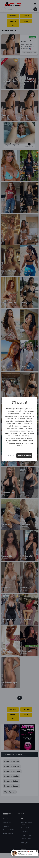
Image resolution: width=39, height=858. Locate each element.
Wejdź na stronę (25, 455)
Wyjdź (11, 455)
